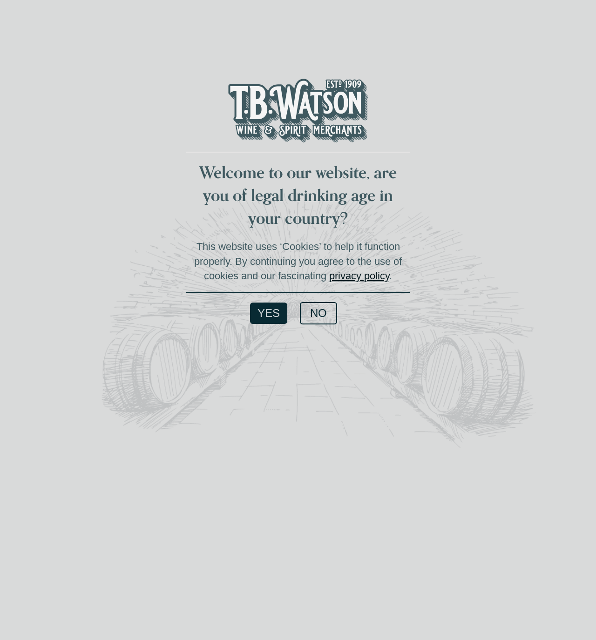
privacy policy (359, 276)
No (318, 313)
